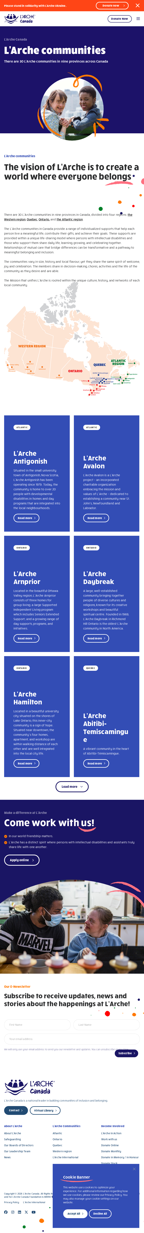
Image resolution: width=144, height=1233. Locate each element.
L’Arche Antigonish (30, 457)
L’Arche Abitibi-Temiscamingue (105, 727)
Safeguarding (12, 1139)
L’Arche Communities (66, 1126)
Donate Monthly (111, 1151)
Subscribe (125, 1053)
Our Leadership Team (17, 1151)
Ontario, (44, 219)
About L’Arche (13, 1126)
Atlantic (57, 1133)
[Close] (134, 1169)
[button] (137, 5)
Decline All (100, 1213)
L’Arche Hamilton (28, 698)
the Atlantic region (70, 219)
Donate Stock (109, 1163)
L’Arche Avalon (94, 462)
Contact (14, 1110)
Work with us (109, 1139)
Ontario (57, 1139)
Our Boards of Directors (18, 1145)
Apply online (19, 860)
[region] (96, 1196)
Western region (62, 1151)
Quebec (32, 219)
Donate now (111, 5)
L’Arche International (65, 1157)
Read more (25, 518)
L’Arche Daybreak (98, 577)
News (7, 1157)
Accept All (74, 1213)
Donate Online (110, 1145)
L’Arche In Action (111, 1133)
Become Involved (112, 1126)
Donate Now (119, 18)
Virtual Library (43, 1110)
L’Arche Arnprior (27, 577)
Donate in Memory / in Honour (120, 1157)
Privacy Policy (11, 1202)
